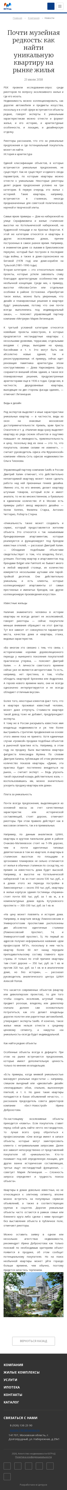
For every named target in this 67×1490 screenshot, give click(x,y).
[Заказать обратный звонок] (50, 6)
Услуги (10, 1380)
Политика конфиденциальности (33, 1457)
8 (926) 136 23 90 (21, 1425)
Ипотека (12, 1387)
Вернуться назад (33, 1341)
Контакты (13, 1395)
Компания (13, 1365)
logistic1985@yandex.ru (24, 1430)
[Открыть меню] (59, 6)
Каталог (11, 1402)
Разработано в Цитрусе (33, 1484)
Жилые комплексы (22, 1372)
